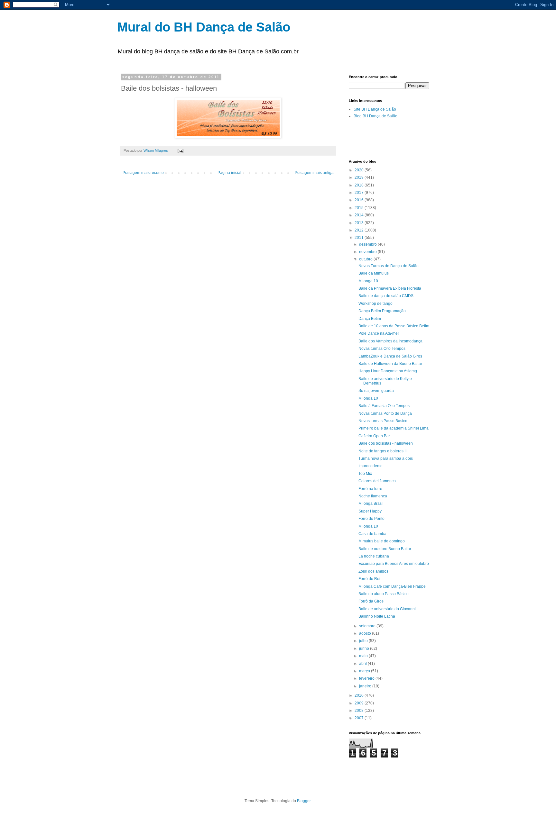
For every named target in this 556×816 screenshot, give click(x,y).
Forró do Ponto (371, 518)
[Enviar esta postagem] (180, 150)
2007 (360, 718)
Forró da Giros (371, 601)
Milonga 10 (368, 281)
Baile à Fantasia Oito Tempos (384, 405)
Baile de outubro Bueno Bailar (384, 549)
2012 (360, 230)
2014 (360, 215)
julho (364, 641)
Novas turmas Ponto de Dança (385, 413)
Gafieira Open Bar (374, 436)
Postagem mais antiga (314, 172)
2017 (360, 192)
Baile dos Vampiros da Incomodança (390, 341)
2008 (360, 710)
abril (363, 663)
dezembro (368, 244)
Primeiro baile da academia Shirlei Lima (393, 428)
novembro (368, 251)
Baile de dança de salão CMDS (385, 296)
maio (364, 656)
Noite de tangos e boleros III (382, 451)
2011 (360, 237)
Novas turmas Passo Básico (382, 421)
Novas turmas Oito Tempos (381, 348)
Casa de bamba (372, 533)
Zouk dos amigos (373, 571)
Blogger (303, 801)
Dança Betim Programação (382, 311)
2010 (360, 695)
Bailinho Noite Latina (376, 616)
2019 (360, 177)
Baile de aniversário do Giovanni (387, 609)
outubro (366, 259)
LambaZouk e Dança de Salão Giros (390, 356)
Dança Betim (369, 318)
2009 (360, 703)
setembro (367, 626)
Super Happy (370, 511)
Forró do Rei (369, 578)
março (365, 671)
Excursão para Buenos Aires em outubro (393, 563)
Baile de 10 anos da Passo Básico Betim (393, 326)
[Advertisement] (424, 138)
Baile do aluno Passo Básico (383, 594)
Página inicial (229, 172)
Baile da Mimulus (373, 273)
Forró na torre (370, 488)
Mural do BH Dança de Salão (203, 27)
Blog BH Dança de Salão (375, 116)
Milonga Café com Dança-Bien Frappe (392, 586)
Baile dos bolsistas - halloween (385, 443)
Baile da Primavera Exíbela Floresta (389, 288)
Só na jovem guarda (376, 390)
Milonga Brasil (371, 503)
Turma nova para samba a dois (385, 458)
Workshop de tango (375, 303)
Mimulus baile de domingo (381, 541)
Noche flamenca (372, 496)
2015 (360, 207)
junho (364, 648)
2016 (360, 200)
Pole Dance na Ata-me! (378, 333)
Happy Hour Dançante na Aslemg (387, 371)
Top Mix (365, 473)
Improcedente (370, 466)
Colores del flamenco (377, 481)
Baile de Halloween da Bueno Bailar (390, 363)
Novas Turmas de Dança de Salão (388, 266)
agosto (365, 633)
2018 (360, 185)
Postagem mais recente (143, 172)
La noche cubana (373, 556)
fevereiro (367, 678)
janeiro (365, 686)
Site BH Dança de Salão (375, 109)
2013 (360, 223)
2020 (360, 170)
